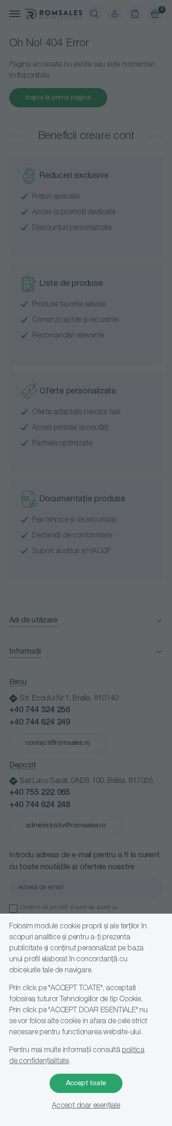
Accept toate (86, 1083)
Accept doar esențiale (86, 1106)
